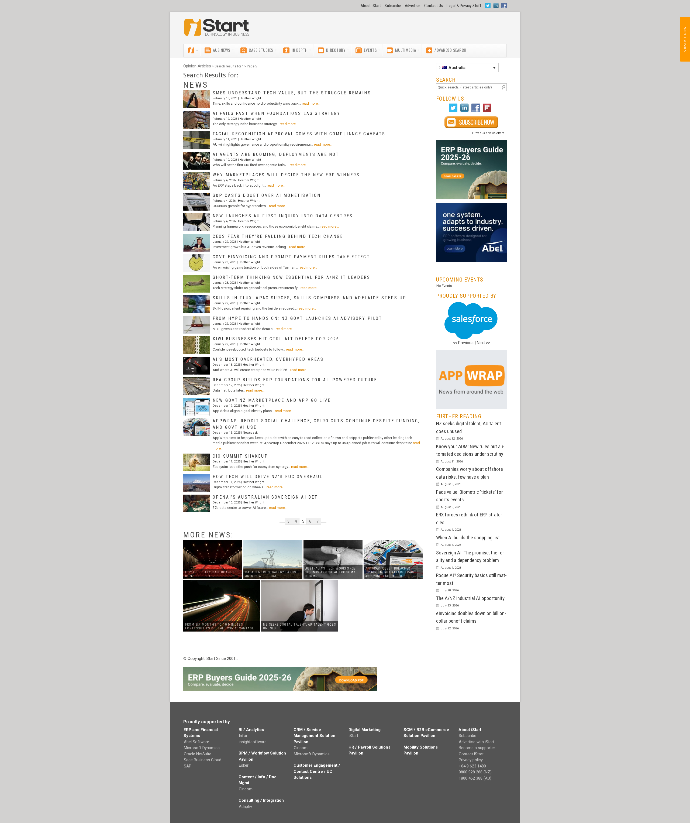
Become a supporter (477, 747)
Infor (243, 735)
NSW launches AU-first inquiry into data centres (283, 215)
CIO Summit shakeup (240, 456)
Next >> (483, 342)
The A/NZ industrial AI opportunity (470, 598)
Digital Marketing (365, 729)
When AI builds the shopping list (468, 537)
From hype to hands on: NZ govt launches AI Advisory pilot (297, 318)
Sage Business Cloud (202, 759)
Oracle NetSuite (197, 754)
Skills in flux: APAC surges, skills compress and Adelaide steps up (309, 297)
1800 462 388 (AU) (475, 778)
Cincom (246, 789)
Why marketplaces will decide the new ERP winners (286, 174)
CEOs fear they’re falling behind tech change (278, 236)
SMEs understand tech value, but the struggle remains (292, 92)
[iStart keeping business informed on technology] (217, 30)
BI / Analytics (251, 729)
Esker (244, 765)
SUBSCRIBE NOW (684, 39)
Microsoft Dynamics (202, 747)
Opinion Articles (197, 66)
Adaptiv (245, 806)
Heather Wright (250, 98)
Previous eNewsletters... (489, 133)
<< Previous (463, 342)
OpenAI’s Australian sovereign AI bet (265, 497)
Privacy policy (471, 759)
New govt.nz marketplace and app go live (272, 400)
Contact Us (433, 5)
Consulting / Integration (261, 800)
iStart (353, 735)
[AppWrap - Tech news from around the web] (471, 379)
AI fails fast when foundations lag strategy (276, 113)
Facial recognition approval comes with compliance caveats (299, 133)
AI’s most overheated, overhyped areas (268, 359)
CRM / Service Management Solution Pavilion (314, 735)
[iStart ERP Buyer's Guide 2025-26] (471, 169)
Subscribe (393, 5)
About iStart (371, 5)
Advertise (412, 5)
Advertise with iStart (476, 741)
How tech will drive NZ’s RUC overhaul (268, 476)
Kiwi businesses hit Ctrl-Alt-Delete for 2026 (276, 338)
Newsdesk (250, 432)
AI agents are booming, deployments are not (276, 154)
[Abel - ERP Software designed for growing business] (471, 205)
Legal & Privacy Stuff (464, 5)
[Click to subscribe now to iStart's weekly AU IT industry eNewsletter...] (471, 122)
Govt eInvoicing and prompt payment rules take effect (291, 256)
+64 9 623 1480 (472, 766)
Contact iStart (471, 754)
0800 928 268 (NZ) (475, 772)
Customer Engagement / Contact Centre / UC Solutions (317, 771)
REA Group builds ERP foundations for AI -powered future (295, 379)
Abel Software (196, 741)
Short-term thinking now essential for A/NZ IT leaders (291, 277)
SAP (187, 766)
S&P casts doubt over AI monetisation (267, 195)
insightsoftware (253, 741)
